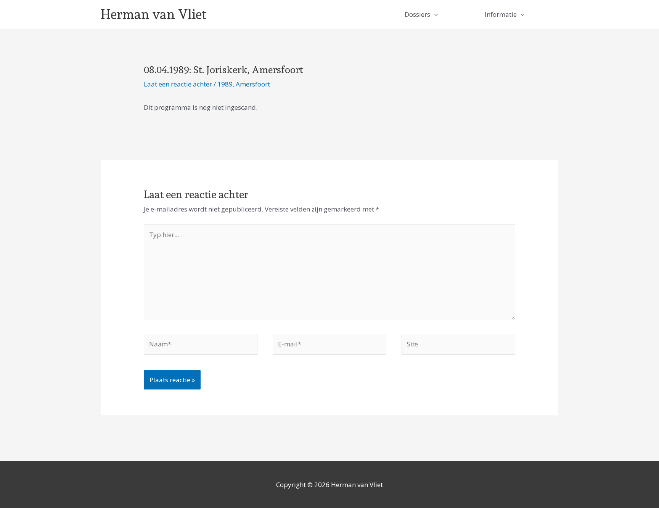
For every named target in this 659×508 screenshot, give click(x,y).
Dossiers (417, 14)
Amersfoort (253, 84)
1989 (225, 84)
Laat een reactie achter (178, 84)
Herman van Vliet (153, 14)
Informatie (501, 14)
